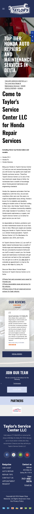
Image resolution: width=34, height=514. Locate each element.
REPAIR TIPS (7, 475)
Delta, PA (25, 316)
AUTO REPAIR (8, 471)
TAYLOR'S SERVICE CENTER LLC (16, 81)
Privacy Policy (18, 501)
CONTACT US (7, 478)
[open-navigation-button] (3, 8)
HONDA (20, 88)
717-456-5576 (23, 260)
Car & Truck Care (13, 316)
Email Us (28, 485)
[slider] (17, 305)
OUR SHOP (6, 468)
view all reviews (17, 354)
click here (17, 389)
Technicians (17, 383)
